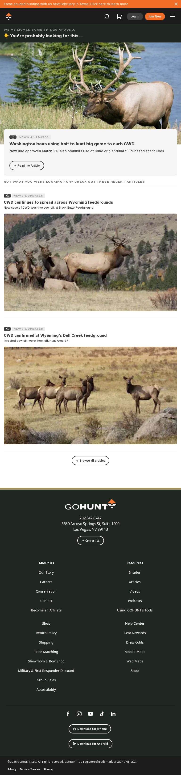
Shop (46, 623)
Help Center (134, 623)
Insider (134, 572)
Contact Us (92, 541)
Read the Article (28, 165)
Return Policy (46, 633)
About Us (46, 563)
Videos (135, 591)
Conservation (46, 591)
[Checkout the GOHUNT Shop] (119, 16)
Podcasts (135, 600)
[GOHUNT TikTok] (102, 714)
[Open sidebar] (172, 16)
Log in (135, 16)
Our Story (46, 572)
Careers (46, 582)
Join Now (155, 16)
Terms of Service (30, 769)
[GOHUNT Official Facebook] (68, 714)
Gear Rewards (135, 633)
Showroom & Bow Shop (46, 661)
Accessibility (46, 689)
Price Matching (46, 651)
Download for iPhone (92, 729)
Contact (46, 600)
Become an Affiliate (46, 610)
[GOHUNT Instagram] (79, 714)
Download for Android (92, 744)
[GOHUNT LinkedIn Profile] (113, 714)
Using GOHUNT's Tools (135, 610)
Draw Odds (135, 642)
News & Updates (34, 137)
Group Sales (46, 680)
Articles (135, 582)
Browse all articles (92, 461)
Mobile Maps (135, 651)
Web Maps (135, 661)
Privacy (12, 769)
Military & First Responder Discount (46, 670)
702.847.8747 (90, 518)
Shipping (46, 642)
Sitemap (48, 769)
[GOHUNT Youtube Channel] (90, 714)
